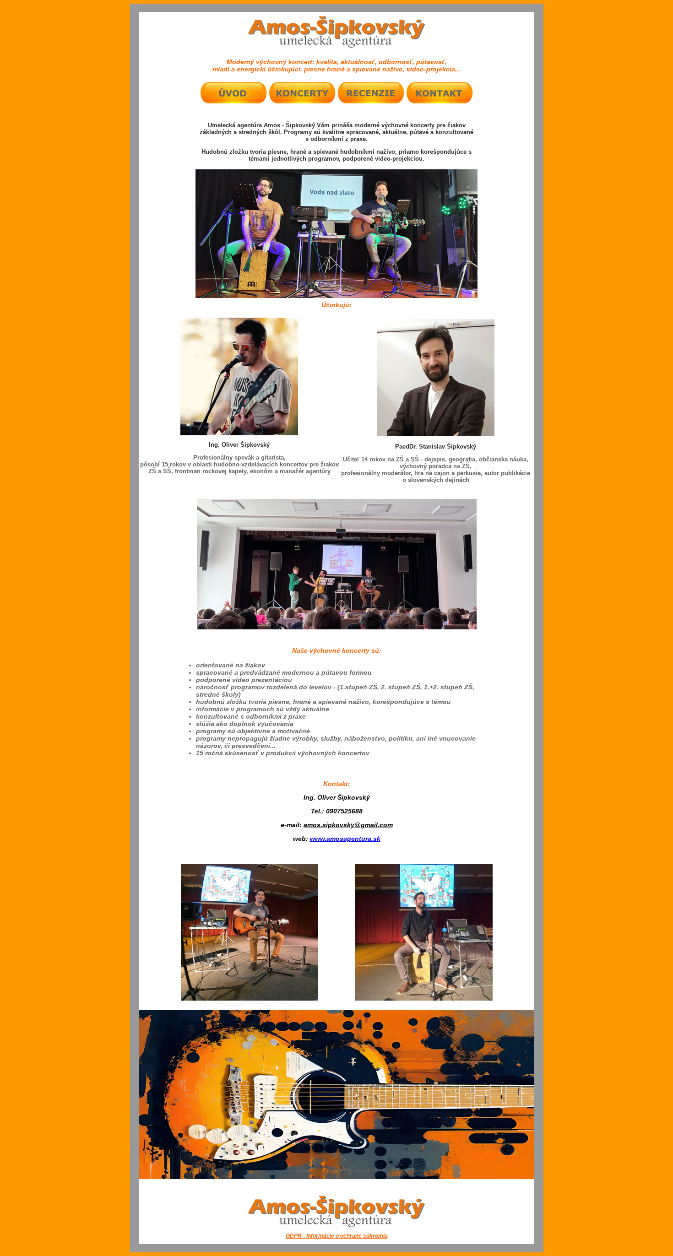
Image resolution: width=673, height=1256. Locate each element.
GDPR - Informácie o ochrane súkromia (337, 1236)
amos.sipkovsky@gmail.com (348, 824)
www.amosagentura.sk (345, 838)
